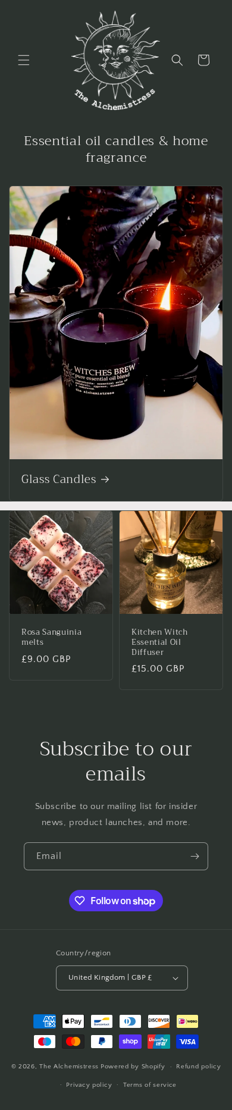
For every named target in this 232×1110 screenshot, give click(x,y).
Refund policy (198, 1066)
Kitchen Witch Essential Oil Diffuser (159, 642)
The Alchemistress (69, 1066)
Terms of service (150, 1085)
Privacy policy (89, 1085)
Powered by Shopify (133, 1066)
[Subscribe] (194, 856)
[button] (24, 60)
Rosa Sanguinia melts (51, 638)
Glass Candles (58, 480)
